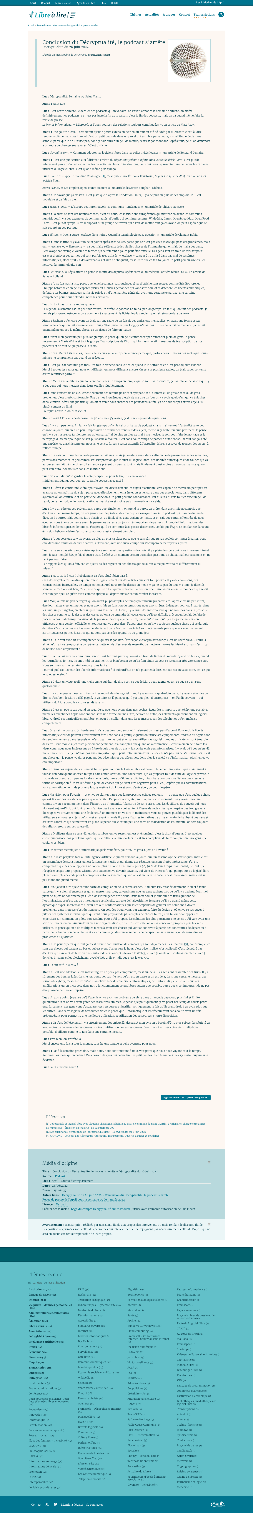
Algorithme (136, 1289)
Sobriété (134, 1378)
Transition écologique (94, 1299)
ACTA (132, 1367)
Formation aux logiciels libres (147, 1299)
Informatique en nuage (45, 1461)
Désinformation (90, 1315)
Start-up (184, 1349)
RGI (131, 1372)
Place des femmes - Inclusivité (50, 1440)
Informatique (39, 1419)
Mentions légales (72, 1505)
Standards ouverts (92, 1325)
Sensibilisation (40, 1425)
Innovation (38, 1414)
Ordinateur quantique (192, 1390)
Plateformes (186, 1375)
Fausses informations (192, 1289)
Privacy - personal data (143, 1455)
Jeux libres (135, 1357)
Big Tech (85, 1341)
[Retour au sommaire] (209, 1162)
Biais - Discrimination (143, 1435)
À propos (169, 14)
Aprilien (134, 1320)
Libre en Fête (88, 1463)
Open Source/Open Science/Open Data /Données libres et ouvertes (49, 1401)
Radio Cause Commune (143, 1424)
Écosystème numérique (94, 1474)
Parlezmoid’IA (89, 1442)
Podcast (60, 1176)
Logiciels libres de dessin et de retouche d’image (195, 1317)
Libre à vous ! (63, 3)
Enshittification (188, 1299)
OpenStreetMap (89, 1458)
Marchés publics (90, 1367)
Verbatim (62, 1204)
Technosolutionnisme (142, 1461)
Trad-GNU (135, 1414)
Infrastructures (89, 1447)
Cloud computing (140, 1331)
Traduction (185, 1440)
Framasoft (185, 1305)
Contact (184, 14)
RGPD (35, 1477)
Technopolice (137, 1294)
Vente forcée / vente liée (95, 1388)
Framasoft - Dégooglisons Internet (99, 1410)
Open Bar (86, 1403)
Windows (184, 1429)
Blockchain (136, 1445)
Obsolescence (137, 1429)
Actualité (184, 1414)
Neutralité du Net (91, 1310)
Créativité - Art (138, 1393)
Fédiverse (135, 1352)
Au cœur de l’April (190, 1333)
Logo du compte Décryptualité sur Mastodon (100, 1209)
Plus (103, 3)
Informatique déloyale (45, 1466)
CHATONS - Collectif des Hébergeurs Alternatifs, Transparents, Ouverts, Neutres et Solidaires (104, 1135)
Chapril (85, 1393)
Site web (134, 1409)
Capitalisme (186, 1359)
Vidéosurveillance (140, 1362)
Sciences (85, 1382)
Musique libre (89, 1416)
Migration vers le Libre (143, 1398)
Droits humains (188, 1294)
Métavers (184, 1461)
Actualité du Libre (140, 1471)
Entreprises (38, 1409)
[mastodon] (56, 1504)
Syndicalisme (187, 1435)
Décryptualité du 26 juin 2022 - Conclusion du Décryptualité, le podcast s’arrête (115, 1195)
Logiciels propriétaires (45, 1487)
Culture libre (88, 1437)
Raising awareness (190, 1471)
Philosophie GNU (42, 1451)
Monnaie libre (187, 1364)
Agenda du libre (85, 3)
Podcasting (136, 1466)
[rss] (47, 1504)
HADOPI (85, 1422)
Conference (38, 1393)
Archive (134, 1305)
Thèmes (136, 14)
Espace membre (188, 1310)
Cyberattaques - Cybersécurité (99, 1305)
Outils (114, 3)
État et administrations (45, 1388)
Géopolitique (137, 1388)
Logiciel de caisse (189, 1445)
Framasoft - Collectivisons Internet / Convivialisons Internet (148, 1338)
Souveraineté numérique (46, 1430)
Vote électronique (91, 1468)
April (33, 3)
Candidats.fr (186, 1450)
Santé (132, 1315)
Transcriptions (204, 14)
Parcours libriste (90, 1398)
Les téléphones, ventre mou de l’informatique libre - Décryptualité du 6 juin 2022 (98, 1131)
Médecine (184, 1487)
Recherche (87, 1294)
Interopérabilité (41, 1482)
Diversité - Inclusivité (142, 1484)
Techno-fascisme (189, 1424)
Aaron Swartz (187, 1455)
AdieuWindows (138, 1383)
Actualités (152, 14)
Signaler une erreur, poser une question (185, 1097)
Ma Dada (184, 1339)
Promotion (38, 1471)
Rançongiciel (137, 1440)
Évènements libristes (93, 1453)
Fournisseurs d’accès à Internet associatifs (146, 1478)
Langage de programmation (196, 1385)
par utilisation (56, 1282)
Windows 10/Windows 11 (144, 1325)
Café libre (86, 1357)
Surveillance (88, 1351)
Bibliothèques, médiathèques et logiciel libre (196, 1402)
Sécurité (134, 1450)
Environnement (90, 1346)
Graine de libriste (189, 1476)
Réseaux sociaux (41, 1435)
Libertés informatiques (94, 1336)
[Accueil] (52, 14)
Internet (85, 1331)
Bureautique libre (189, 1370)
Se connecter (94, 1505)
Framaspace (186, 1344)
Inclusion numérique (142, 1347)
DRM (83, 1289)
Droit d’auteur (40, 1383)
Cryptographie (187, 1466)
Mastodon (135, 1310)
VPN (181, 1380)
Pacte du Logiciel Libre (193, 1323)
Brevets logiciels (90, 1427)
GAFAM (36, 1456)
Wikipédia (86, 1377)
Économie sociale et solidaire (98, 1372)
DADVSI (134, 1404)
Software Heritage (140, 1419)
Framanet (184, 1419)
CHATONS (37, 1445)
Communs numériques (94, 1362)
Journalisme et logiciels (193, 1482)
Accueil (31, 25)
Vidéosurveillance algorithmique (198, 1354)
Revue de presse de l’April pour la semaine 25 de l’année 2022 (83, 1199)
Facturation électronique (194, 1396)
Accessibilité (88, 1320)
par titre (37, 1282)
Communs (86, 1432)
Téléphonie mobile (91, 1479)
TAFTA (183, 1328)
